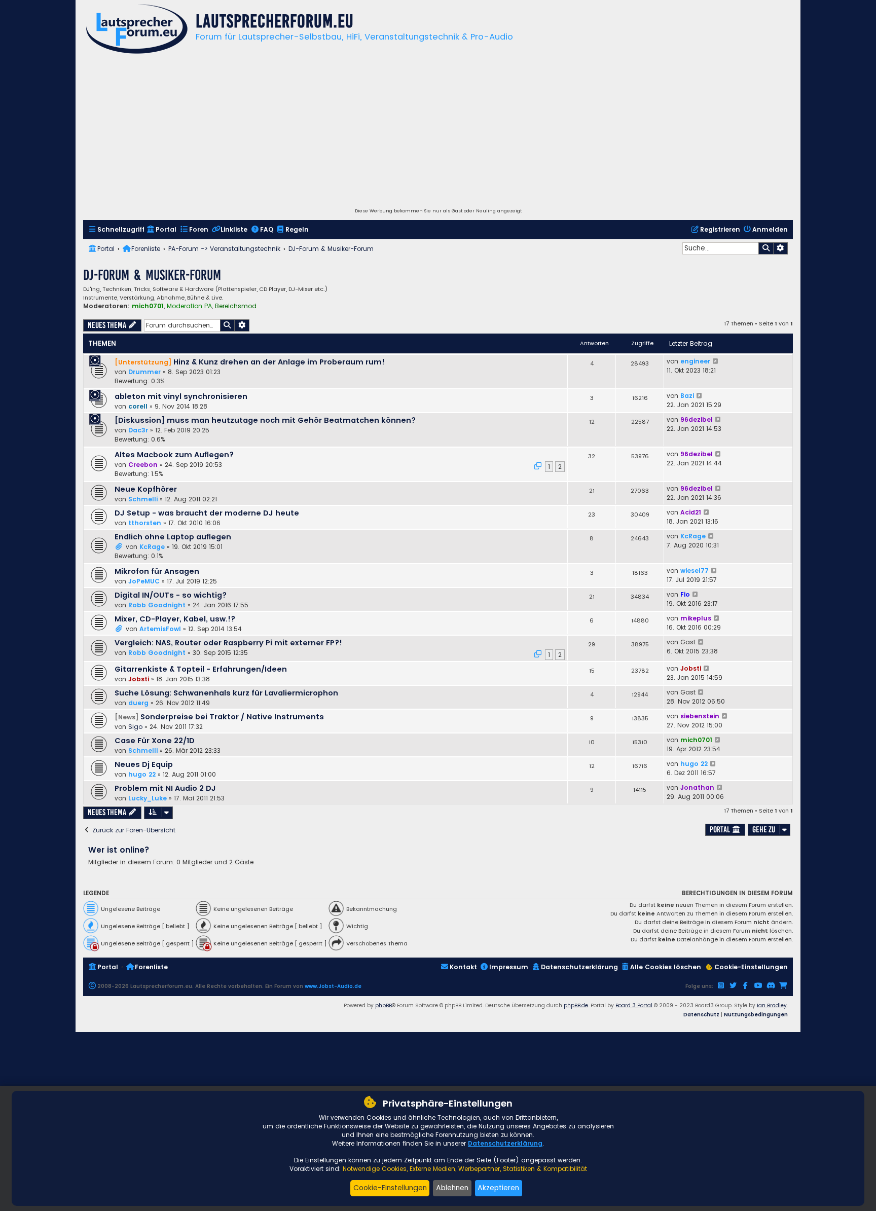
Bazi (687, 395)
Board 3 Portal (633, 1005)
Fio (685, 594)
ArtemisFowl (160, 629)
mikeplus (695, 618)
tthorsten (144, 523)
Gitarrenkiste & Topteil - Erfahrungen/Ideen (201, 669)
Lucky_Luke (147, 798)
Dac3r (138, 430)
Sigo (135, 726)
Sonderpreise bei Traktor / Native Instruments (232, 717)
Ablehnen (452, 1188)
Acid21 (690, 512)
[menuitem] (116, 230)
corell (138, 406)
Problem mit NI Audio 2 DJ (165, 788)
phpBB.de (576, 1005)
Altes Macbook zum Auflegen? (174, 455)
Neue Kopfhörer (146, 489)
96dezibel (696, 419)
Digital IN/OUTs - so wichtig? (171, 595)
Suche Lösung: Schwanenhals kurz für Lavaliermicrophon (226, 693)
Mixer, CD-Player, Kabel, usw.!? (175, 619)
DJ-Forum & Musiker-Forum (152, 275)
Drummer (144, 372)
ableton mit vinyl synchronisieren (181, 396)
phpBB (383, 1005)
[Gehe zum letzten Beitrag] (716, 361)
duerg (138, 703)
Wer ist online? (119, 850)
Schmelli (143, 499)
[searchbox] (720, 248)
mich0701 (148, 306)
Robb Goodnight (157, 605)
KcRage (152, 546)
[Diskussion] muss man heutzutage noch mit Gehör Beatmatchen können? (265, 420)
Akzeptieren (498, 1188)
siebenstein (699, 716)
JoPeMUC (144, 581)
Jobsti (138, 679)
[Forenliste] (137, 30)
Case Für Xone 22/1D (155, 741)
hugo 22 (142, 774)
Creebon (143, 464)
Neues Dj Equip (144, 764)
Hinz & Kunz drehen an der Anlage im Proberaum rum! (279, 362)
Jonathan (697, 787)
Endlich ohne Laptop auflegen (173, 537)
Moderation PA (189, 306)
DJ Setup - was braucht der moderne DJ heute (207, 513)
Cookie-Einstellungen (390, 1188)
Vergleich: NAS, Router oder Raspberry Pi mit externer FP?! (228, 643)
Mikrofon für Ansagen (157, 571)
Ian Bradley (772, 1005)
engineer (695, 361)
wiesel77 (694, 570)
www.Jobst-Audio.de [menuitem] (333, 986)
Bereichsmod (236, 306)
